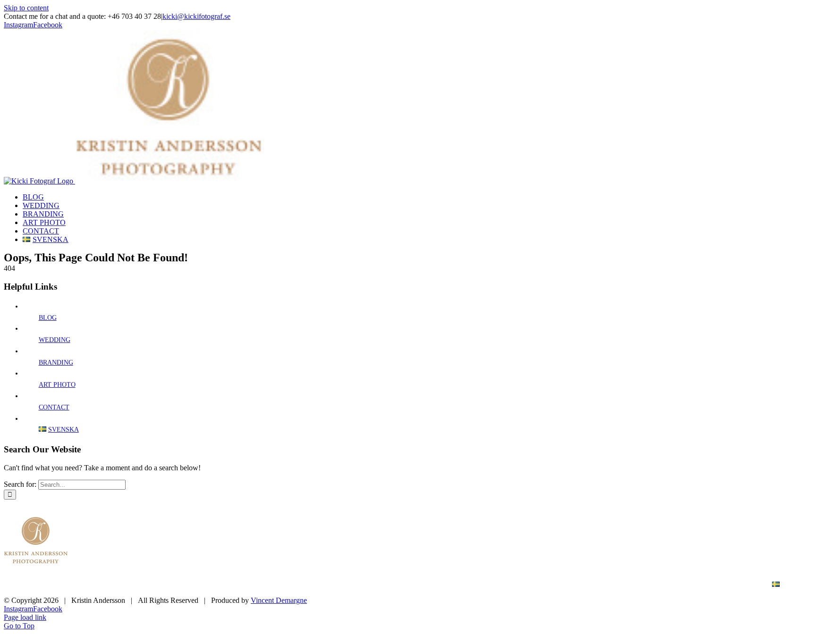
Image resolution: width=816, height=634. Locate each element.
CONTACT (54, 407)
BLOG (48, 317)
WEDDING (54, 339)
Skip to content (26, 8)
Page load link (25, 617)
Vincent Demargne (279, 600)
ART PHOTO (57, 384)
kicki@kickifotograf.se (196, 16)
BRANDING (56, 362)
